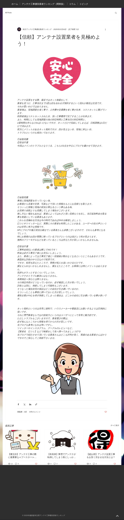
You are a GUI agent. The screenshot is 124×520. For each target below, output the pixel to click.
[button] (116, 13)
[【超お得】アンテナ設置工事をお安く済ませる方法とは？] (101, 440)
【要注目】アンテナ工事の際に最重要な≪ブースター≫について (22, 456)
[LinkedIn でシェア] (30, 404)
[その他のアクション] (105, 29)
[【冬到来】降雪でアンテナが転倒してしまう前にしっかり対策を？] (62, 440)
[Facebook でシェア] (18, 404)
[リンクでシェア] (36, 404)
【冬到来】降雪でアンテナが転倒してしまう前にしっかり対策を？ (61, 456)
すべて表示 (114, 425)
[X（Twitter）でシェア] (24, 404)
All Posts (8, 13)
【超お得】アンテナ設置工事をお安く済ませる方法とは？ (101, 456)
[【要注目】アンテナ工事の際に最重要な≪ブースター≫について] (22, 440)
